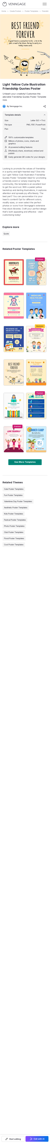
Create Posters (15, 11)
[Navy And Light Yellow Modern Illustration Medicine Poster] (14, 339)
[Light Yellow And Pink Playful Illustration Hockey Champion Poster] (14, 305)
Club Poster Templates (13, 532)
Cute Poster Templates (13, 489)
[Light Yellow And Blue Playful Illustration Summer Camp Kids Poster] (36, 272)
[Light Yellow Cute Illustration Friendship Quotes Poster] (14, 372)
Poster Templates (31, 11)
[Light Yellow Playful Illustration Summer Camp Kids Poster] (36, 339)
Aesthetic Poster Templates (15, 507)
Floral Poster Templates (14, 538)
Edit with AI (39, 1139)
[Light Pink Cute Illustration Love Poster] (14, 439)
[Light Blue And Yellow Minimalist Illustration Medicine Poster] (36, 305)
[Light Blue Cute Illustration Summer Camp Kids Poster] (36, 439)
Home (4, 11)
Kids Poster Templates (13, 514)
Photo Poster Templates (14, 526)
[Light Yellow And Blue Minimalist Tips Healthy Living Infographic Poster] (36, 406)
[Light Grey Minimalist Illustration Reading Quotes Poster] (14, 406)
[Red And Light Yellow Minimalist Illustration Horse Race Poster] (14, 272)
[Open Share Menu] (44, 106)
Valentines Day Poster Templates (18, 501)
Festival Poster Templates (15, 520)
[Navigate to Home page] (14, 4)
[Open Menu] (44, 4)
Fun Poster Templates (13, 495)
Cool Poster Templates (13, 544)
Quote (6, 234)
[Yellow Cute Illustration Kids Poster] (36, 372)
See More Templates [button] (25, 462)
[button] (13, 1139)
